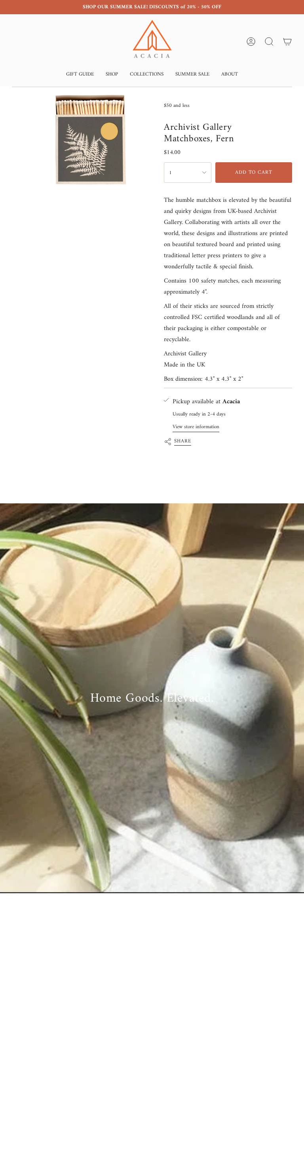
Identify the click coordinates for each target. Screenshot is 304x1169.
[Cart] (287, 41)
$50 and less (177, 105)
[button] (80, 74)
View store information (196, 426)
